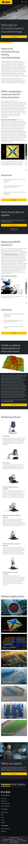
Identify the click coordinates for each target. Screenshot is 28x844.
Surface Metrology (5, 803)
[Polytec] (6, 2)
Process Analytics (5, 806)
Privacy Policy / (6, 840)
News (2, 814)
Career (2, 820)
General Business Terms (9, 839)
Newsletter (3, 831)
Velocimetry (4, 801)
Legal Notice (20, 839)
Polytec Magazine (5, 828)
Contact (3, 822)
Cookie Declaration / (15, 840)
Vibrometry (3, 798)
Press (2, 817)
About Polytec (4, 812)
